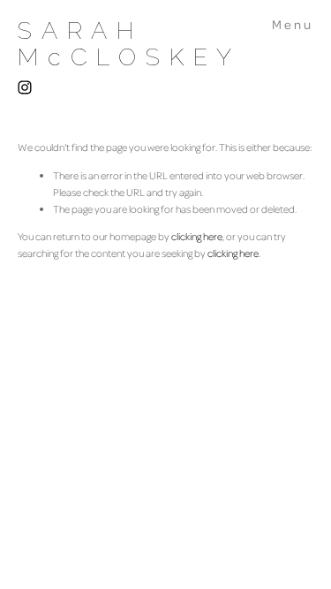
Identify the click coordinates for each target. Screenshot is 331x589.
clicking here (196, 236)
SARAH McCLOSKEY (129, 44)
